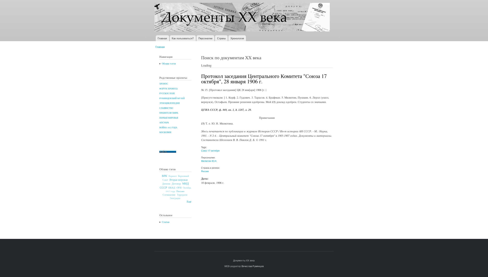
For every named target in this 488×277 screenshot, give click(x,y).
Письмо (180, 191)
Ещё (189, 201)
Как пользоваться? (183, 38)
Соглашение (169, 194)
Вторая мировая (178, 179)
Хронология (237, 38)
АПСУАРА (164, 122)
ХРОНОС (163, 83)
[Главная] (242, 17)
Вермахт (173, 176)
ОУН (179, 187)
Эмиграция (175, 198)
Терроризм (182, 194)
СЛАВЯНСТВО (166, 108)
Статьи (165, 222)
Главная (162, 38)
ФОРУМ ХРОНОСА (168, 88)
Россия (205, 171)
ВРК (164, 176)
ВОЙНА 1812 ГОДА (168, 127)
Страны (221, 38)
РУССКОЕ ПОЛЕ (167, 93)
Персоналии (205, 38)
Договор (176, 183)
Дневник (166, 183)
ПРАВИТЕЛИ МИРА (168, 113)
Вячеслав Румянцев (253, 266)
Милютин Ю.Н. (209, 160)
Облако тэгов (169, 63)
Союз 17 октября (210, 150)
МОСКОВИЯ (165, 132)
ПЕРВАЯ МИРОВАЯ (168, 117)
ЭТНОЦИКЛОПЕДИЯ (169, 103)
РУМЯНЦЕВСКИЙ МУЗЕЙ (172, 98)
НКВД (171, 187)
